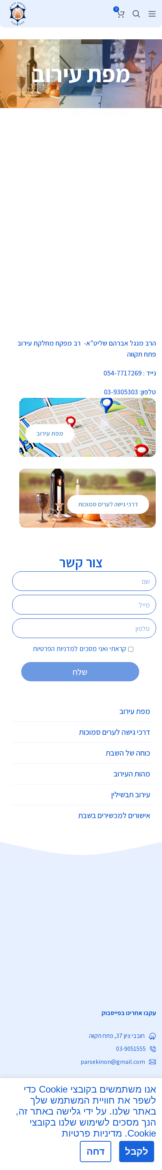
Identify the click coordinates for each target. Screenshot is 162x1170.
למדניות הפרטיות (55, 648)
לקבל (136, 1151)
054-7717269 (122, 372)
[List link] (81, 1013)
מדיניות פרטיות (92, 1133)
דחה (96, 1151)
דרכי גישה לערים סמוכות (108, 504)
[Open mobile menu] (152, 14)
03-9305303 (121, 391)
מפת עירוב (50, 433)
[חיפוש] (136, 14)
